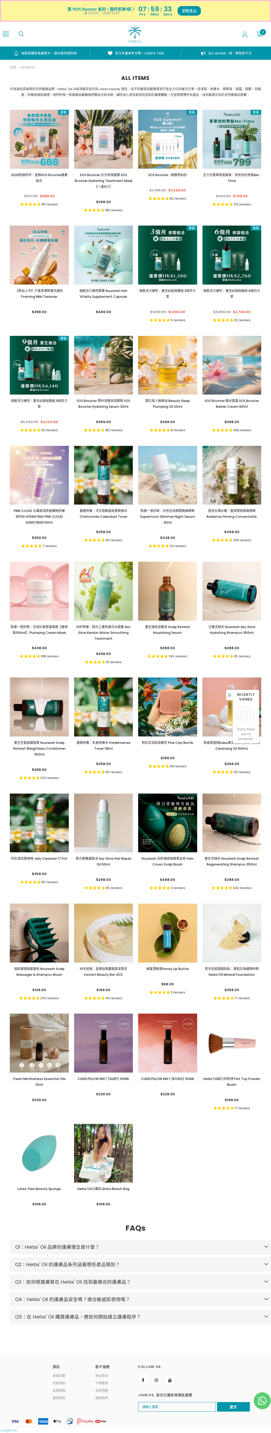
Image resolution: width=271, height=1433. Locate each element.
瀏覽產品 (189, 11)
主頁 (13, 67)
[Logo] (135, 34)
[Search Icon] (21, 34)
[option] (45, 53)
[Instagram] (156, 1380)
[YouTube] (170, 1380)
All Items (28, 67)
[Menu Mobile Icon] (6, 34)
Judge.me (8, 1430)
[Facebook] (143, 1380)
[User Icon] (245, 34)
